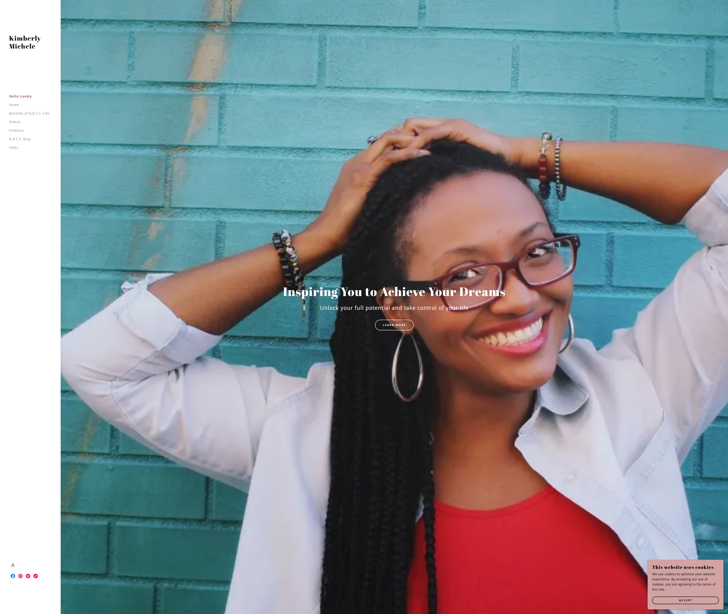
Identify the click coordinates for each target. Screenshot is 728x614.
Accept (685, 600)
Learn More (394, 325)
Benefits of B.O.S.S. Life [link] (29, 113)
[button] (13, 565)
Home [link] (14, 105)
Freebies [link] (16, 130)
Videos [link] (14, 122)
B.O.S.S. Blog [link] (20, 139)
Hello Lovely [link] (20, 96)
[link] (30, 47)
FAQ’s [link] (13, 148)
